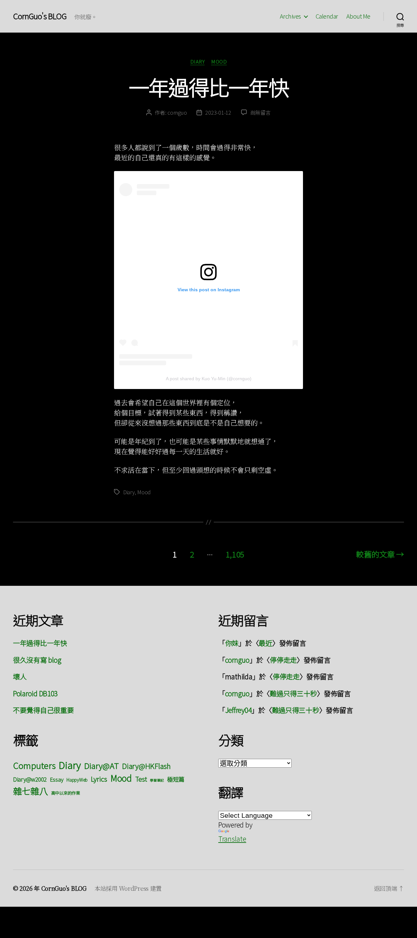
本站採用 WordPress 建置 (128, 888)
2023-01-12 (218, 112)
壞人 (19, 676)
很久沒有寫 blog (37, 660)
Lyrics (99, 779)
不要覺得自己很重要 (43, 710)
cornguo (177, 112)
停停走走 (283, 660)
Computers (34, 765)
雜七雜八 (30, 790)
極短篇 (175, 779)
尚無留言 (260, 112)
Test (141, 779)
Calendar (327, 16)
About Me (358, 16)
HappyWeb (77, 779)
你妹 (231, 643)
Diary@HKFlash (146, 766)
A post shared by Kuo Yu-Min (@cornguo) (209, 378)
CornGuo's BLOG (39, 16)
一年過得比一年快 (209, 87)
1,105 (235, 554)
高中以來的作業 (65, 793)
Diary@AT (101, 765)
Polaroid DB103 (35, 693)
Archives (290, 16)
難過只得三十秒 (293, 693)
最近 (265, 643)
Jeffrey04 (238, 710)
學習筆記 (157, 780)
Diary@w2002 (30, 779)
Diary (197, 62)
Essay (57, 779)
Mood (219, 62)
